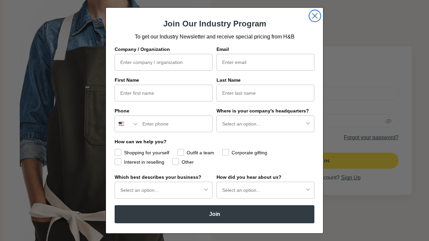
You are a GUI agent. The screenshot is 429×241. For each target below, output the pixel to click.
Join (214, 214)
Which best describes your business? (158, 177)
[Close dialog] (315, 16)
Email (223, 49)
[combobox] (127, 124)
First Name (127, 80)
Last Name (229, 80)
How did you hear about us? (249, 177)
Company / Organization (142, 49)
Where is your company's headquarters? (263, 110)
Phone (122, 110)
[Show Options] (308, 124)
